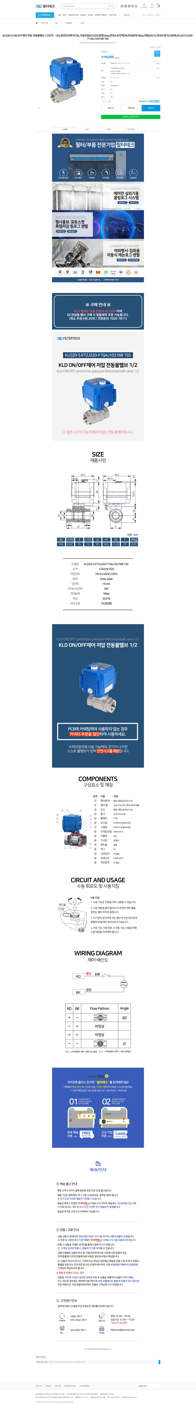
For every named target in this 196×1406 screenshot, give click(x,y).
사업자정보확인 (84, 1386)
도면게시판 (112, 15)
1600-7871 (84, 1397)
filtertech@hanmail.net (129, 1397)
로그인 (144, 15)
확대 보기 (38, 108)
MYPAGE (152, 7)
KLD (111, 82)
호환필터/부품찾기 (101, 15)
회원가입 (150, 15)
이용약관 (57, 1386)
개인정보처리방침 (70, 1386)
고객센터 (157, 15)
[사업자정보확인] (92, 1394)
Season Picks (73, 15)
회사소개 (39, 1386)
